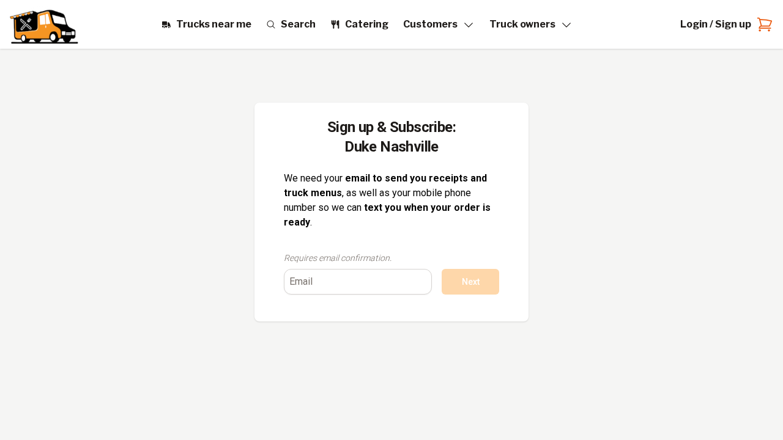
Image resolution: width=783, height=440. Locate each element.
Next (471, 282)
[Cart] (762, 24)
